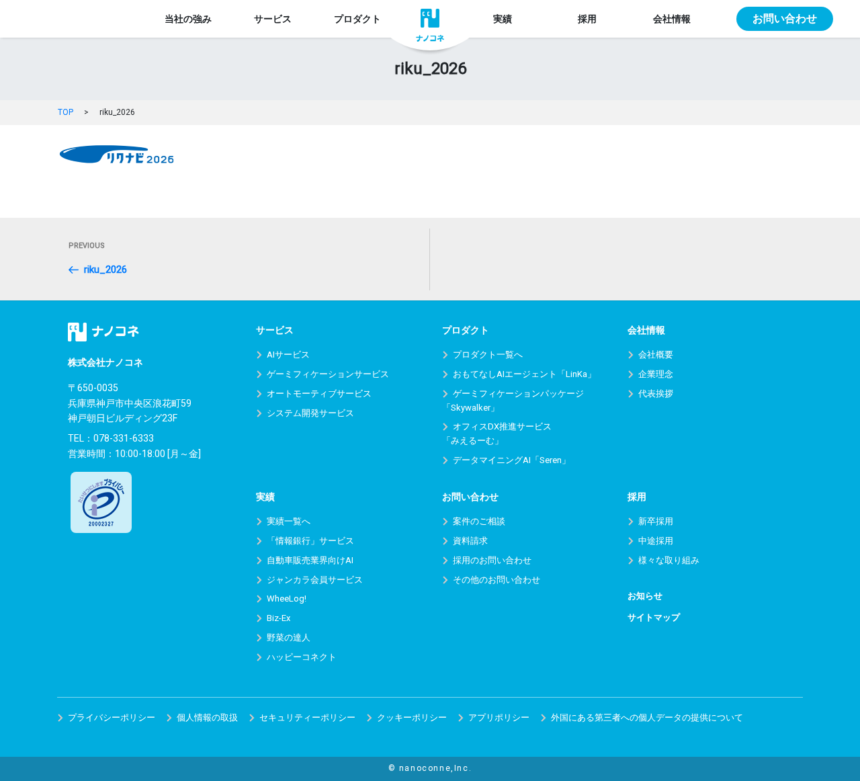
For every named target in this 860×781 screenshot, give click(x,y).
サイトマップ (654, 617)
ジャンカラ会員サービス (315, 580)
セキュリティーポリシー (307, 717)
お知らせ (645, 596)
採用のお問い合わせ (492, 560)
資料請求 (470, 541)
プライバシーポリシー (111, 717)
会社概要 (655, 355)
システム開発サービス (310, 413)
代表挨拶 (655, 393)
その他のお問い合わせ (496, 580)
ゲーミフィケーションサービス (328, 374)
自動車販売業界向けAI (310, 560)
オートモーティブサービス (319, 393)
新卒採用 (655, 521)
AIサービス (288, 355)
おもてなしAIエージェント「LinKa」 (524, 374)
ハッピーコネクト (302, 657)
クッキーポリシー (412, 717)
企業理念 (655, 374)
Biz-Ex (278, 618)
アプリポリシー (498, 717)
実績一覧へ (288, 521)
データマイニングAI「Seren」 (511, 460)
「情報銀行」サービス (310, 541)
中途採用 (655, 541)
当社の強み (188, 18)
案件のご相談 (479, 521)
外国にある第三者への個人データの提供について (647, 717)
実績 (502, 18)
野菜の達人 (288, 637)
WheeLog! (286, 598)
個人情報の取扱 (207, 717)
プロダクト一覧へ (488, 355)
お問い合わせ (784, 18)
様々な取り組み (668, 560)
